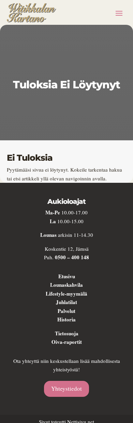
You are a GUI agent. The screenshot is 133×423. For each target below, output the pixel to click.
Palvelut (66, 311)
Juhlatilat (66, 302)
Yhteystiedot (66, 388)
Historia (66, 319)
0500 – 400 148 (72, 257)
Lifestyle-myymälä (66, 293)
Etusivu (66, 276)
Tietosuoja (66, 333)
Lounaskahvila (66, 284)
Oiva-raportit (66, 342)
